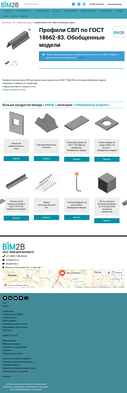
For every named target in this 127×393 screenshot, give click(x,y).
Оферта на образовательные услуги (19, 368)
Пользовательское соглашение (16, 358)
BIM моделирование (11, 344)
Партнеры (7, 330)
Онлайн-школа (42, 11)
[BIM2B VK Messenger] (79, 4)
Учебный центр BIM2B (12, 314)
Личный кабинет (115, 4)
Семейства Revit (88, 11)
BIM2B (49, 105)
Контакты (6, 376)
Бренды (118, 11)
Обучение (7, 350)
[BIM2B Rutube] (21, 300)
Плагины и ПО (105, 11)
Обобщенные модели (25, 23)
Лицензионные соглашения (15, 371)
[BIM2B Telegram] (84, 4)
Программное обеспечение (15, 327)
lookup (33, 86)
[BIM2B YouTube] (26, 300)
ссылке (81, 58)
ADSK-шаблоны (71, 11)
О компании (7, 311)
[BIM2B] (119, 32)
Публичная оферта (11, 365)
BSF (14, 23)
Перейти (16, 159)
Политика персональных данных (17, 362)
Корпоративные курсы (12, 353)
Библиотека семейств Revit (14, 324)
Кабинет (24, 16)
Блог (6, 16)
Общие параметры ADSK (13, 90)
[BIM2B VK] (73, 4)
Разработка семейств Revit (14, 347)
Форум (14, 16)
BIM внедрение (9, 340)
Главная (8, 23)
